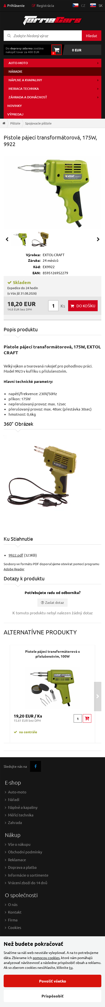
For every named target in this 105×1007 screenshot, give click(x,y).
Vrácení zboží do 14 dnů (27, 882)
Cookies (14, 927)
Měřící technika (20, 814)
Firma (13, 919)
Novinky (14, 105)
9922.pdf (16, 555)
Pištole (15, 123)
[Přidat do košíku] (87, 718)
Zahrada (15, 822)
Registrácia (45, 5)
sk (101, 5)
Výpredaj (15, 114)
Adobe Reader (14, 569)
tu (71, 967)
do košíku (85, 305)
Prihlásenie (16, 5)
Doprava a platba (22, 867)
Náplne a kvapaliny (25, 80)
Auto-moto (18, 63)
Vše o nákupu (19, 844)
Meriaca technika (24, 88)
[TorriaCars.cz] (4, 123)
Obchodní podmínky (25, 851)
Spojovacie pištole (38, 123)
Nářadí (13, 799)
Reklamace (17, 859)
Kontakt (14, 912)
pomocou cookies (46, 957)
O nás (13, 904)
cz (83, 5)
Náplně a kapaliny (22, 807)
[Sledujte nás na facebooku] (35, 766)
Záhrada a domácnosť (28, 97)
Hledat (91, 35)
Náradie (15, 71)
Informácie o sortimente (28, 875)
